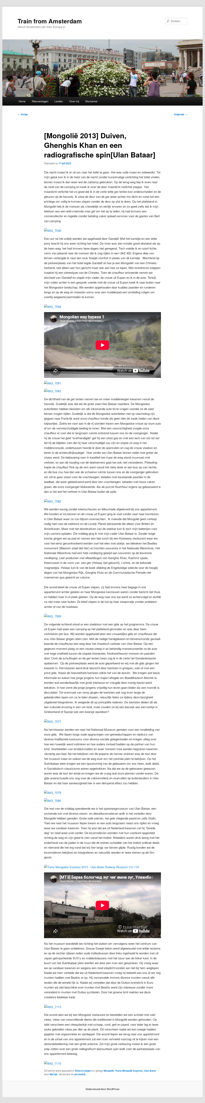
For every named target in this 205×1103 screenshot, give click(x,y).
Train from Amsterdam (50, 21)
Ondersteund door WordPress (102, 1089)
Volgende (180, 114)
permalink (80, 1074)
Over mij (74, 101)
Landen (58, 101)
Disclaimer (91, 101)
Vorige (23, 114)
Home (22, 101)
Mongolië (109, 1070)
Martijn (54, 1074)
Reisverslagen (40, 101)
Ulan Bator (150, 1070)
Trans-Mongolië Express (129, 1070)
